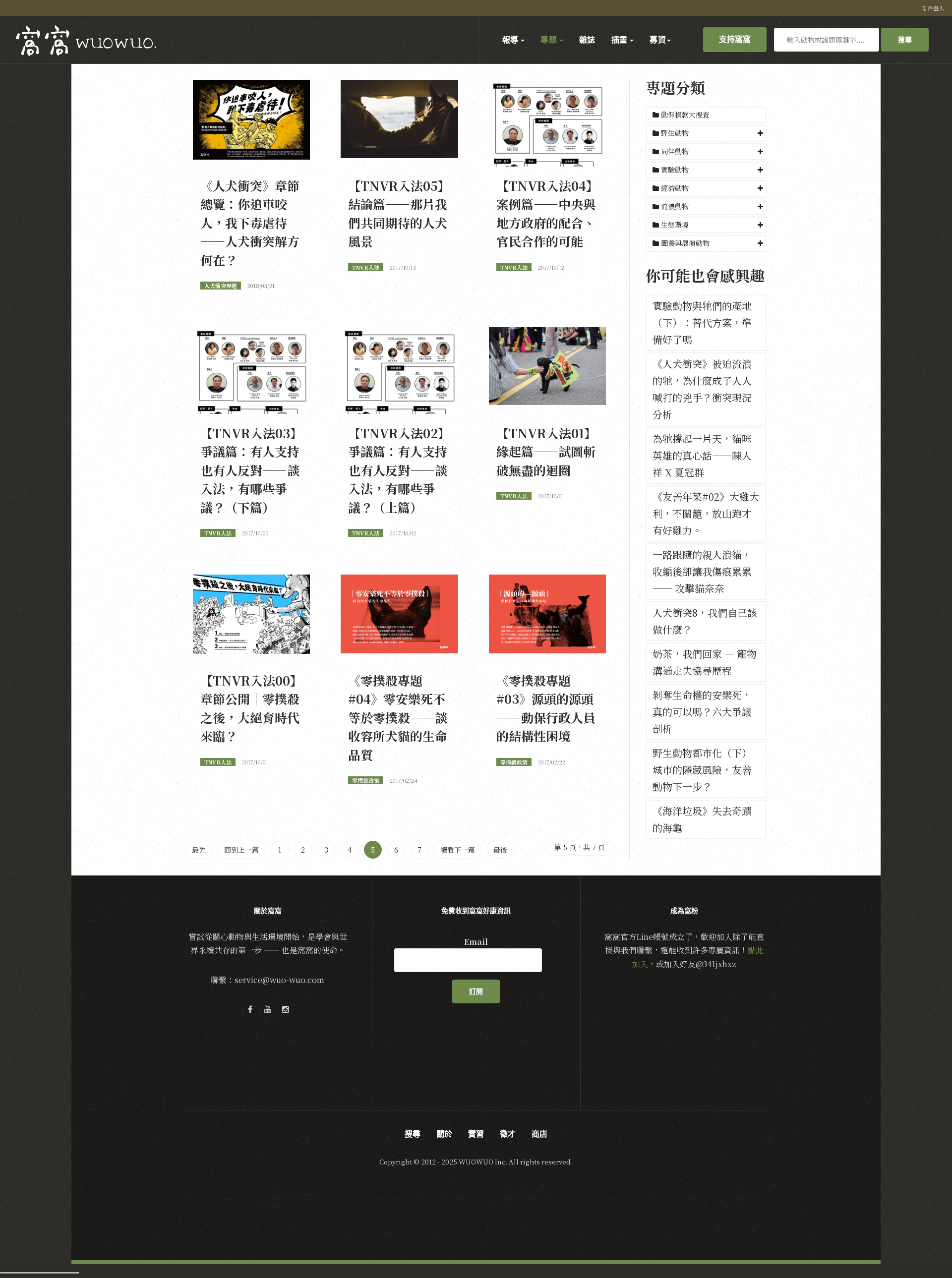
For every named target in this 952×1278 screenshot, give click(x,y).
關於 (444, 1134)
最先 (199, 850)
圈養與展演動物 (685, 243)
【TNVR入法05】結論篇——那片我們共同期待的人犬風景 (399, 213)
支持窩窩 (735, 39)
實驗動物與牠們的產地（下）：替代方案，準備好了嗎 (702, 322)
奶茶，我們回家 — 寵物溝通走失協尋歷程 (705, 662)
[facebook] (250, 1009)
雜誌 (587, 40)
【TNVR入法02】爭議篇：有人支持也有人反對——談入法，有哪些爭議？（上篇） (399, 470)
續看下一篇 (457, 850)
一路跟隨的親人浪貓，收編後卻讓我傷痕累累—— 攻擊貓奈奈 (702, 571)
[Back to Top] (920, 1246)
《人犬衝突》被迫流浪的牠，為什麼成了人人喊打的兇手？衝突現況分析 (702, 388)
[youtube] (268, 1009)
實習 (476, 1134)
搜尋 (905, 39)
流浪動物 (675, 206)
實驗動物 (675, 169)
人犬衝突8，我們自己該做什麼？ (705, 621)
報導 (511, 40)
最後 (500, 850)
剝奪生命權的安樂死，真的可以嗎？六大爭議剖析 (702, 712)
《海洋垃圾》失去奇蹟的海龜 (702, 819)
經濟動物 (675, 188)
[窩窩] (86, 40)
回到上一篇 (241, 850)
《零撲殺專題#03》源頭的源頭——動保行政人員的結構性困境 (545, 708)
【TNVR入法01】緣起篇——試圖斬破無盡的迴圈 (546, 451)
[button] (706, 133)
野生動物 (675, 133)
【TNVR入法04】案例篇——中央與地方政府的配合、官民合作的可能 (547, 213)
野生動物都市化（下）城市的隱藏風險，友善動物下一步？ (702, 770)
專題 (549, 40)
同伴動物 (675, 151)
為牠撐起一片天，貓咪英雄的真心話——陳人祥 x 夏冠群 (702, 455)
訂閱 (476, 991)
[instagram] (286, 1009)
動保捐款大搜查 (684, 114)
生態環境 (675, 225)
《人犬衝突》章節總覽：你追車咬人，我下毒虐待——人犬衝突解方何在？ (249, 222)
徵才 (508, 1134)
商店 (539, 1134)
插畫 (620, 40)
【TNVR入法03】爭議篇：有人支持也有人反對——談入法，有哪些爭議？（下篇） (251, 470)
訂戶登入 (933, 8)
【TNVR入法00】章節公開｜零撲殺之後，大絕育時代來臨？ (251, 708)
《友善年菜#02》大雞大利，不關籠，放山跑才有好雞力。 (706, 513)
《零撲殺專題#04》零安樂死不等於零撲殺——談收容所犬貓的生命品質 (397, 717)
